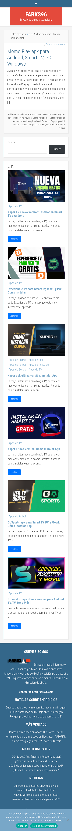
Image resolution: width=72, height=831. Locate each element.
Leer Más (14, 239)
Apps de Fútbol (17, 364)
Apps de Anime (17, 360)
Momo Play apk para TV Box (33, 124)
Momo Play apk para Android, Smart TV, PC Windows (29, 57)
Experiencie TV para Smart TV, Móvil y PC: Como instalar (35, 290)
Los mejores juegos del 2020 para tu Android (36, 741)
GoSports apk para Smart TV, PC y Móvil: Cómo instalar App (34, 524)
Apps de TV (15, 206)
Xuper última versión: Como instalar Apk (34, 449)
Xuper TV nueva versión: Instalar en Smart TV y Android (35, 213)
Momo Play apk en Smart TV (32, 121)
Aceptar (22, 825)
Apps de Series (17, 369)
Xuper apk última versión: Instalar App (32, 375)
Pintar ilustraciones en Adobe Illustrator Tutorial (36, 732)
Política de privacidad (44, 825)
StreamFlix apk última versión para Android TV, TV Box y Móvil (36, 600)
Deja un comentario (55, 44)
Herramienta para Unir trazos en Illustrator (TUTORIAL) (36, 736)
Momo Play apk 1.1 (41, 118)
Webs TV (23, 114)
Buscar (12, 142)
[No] (67, 820)
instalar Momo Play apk (22, 118)
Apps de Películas (39, 364)
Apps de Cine (36, 360)
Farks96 (36, 14)
